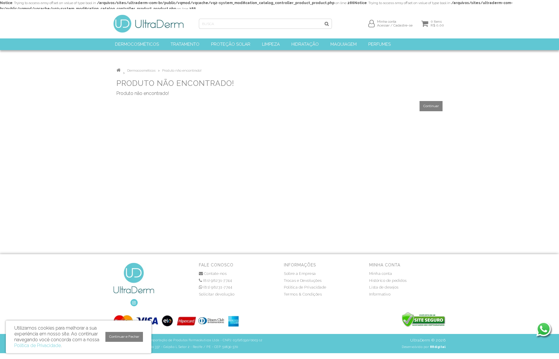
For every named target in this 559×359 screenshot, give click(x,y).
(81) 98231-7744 (217, 280)
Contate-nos (215, 273)
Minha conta (380, 273)
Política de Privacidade (305, 287)
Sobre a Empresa (300, 273)
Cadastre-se (403, 25)
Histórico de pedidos (388, 280)
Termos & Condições (303, 294)
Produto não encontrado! (181, 70)
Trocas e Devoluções (303, 280)
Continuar (431, 106)
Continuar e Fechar (124, 337)
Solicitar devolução (217, 294)
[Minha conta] (371, 23)
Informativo (380, 294)
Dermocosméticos (141, 70)
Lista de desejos (384, 287)
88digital (438, 347)
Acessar (383, 25)
